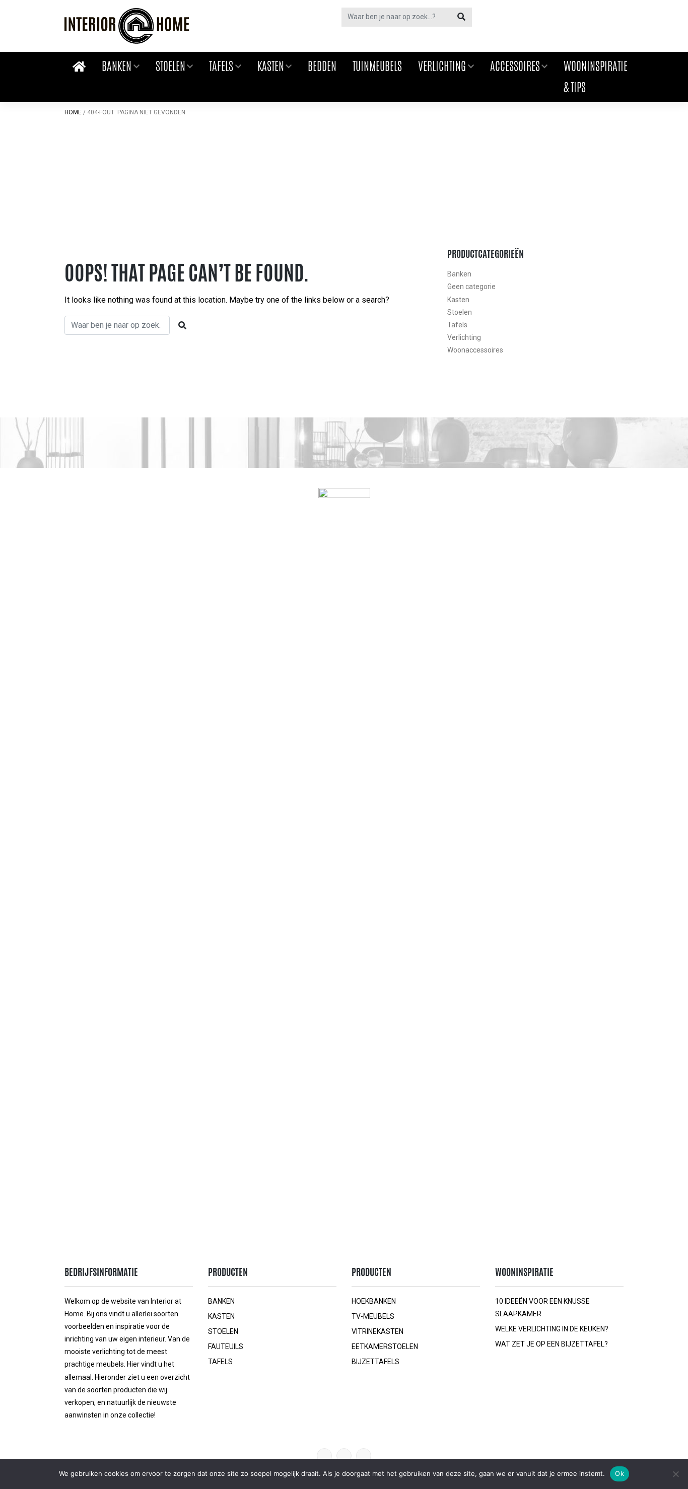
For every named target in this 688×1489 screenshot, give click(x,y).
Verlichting (442, 66)
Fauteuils (225, 1346)
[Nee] (675, 1474)
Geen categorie (471, 286)
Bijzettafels (375, 1362)
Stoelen (170, 66)
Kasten (270, 66)
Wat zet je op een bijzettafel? (551, 1344)
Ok (619, 1473)
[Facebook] (344, 1455)
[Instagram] (363, 1455)
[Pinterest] (324, 1455)
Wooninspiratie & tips (596, 76)
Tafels (221, 66)
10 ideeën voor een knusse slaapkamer (542, 1307)
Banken (116, 66)
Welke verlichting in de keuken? (551, 1329)
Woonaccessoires (475, 350)
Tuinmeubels (377, 66)
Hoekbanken (374, 1301)
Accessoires (515, 66)
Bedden (322, 66)
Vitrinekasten (377, 1331)
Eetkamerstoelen (385, 1346)
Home (73, 112)
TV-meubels (373, 1316)
